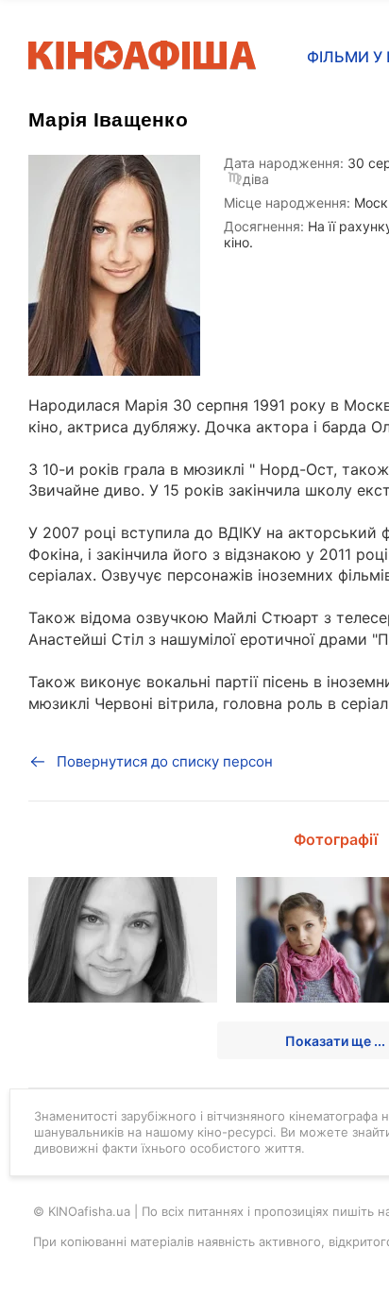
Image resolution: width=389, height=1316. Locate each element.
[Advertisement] (194, 743)
